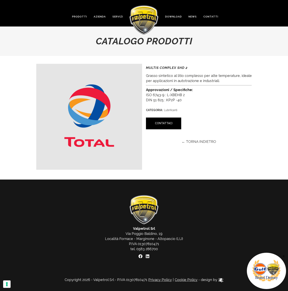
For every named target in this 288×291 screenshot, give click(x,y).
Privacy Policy (160, 280)
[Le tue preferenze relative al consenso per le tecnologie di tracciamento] (7, 284)
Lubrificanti (170, 110)
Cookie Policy (186, 280)
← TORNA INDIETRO (199, 142)
